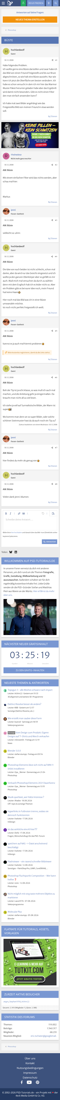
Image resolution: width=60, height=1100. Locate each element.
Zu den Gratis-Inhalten (30, 670)
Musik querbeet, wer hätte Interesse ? (26, 797)
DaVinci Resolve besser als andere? (24, 704)
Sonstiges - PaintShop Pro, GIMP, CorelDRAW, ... (28, 868)
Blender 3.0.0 (14, 750)
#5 (56, 331)
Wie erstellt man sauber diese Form (25, 718)
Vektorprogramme (16, 725)
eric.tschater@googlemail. (44, 1036)
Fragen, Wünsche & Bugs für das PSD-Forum (26, 836)
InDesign (11, 822)
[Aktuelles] (48, 3)
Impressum (30, 1072)
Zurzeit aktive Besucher (22, 994)
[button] (6, 513)
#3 (56, 220)
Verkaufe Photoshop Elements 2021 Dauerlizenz (31, 783)
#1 (56, 60)
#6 (56, 377)
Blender (11, 757)
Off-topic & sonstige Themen (20, 804)
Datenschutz (30, 1077)
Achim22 (25, 1001)
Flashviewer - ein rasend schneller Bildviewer (29, 861)
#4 (56, 256)
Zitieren (53, 116)
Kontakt (30, 1063)
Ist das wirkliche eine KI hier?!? (22, 829)
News (10, 743)
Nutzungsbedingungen (30, 1068)
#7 (56, 448)
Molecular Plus (15, 911)
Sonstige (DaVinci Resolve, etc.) (21, 711)
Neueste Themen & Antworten (26, 683)
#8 (56, 484)
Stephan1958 (15, 1001)
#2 (56, 165)
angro (6, 1001)
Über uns (30, 1058)
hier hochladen (16, 532)
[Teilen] (52, 60)
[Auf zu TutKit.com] (30, 147)
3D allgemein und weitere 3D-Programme (25, 697)
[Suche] (55, 3)
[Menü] (3, 3)
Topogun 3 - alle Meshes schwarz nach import (30, 690)
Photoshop (12, 775)
